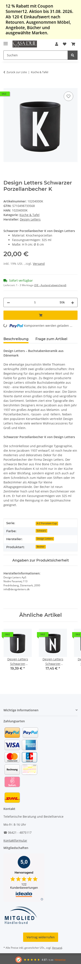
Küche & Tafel (29, 215)
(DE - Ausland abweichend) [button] (50, 285)
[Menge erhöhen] (72, 302)
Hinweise (60, 959)
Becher (40, 546)
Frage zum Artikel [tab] (51, 339)
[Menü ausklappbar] (5, 41)
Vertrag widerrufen (41, 937)
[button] (56, 44)
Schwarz (41, 530)
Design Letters (45, 538)
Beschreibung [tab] (16, 339)
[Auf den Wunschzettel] (68, 96)
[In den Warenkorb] (6, 85)
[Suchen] (73, 55)
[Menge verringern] (8, 302)
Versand (39, 264)
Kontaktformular (15, 840)
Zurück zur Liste (16, 72)
